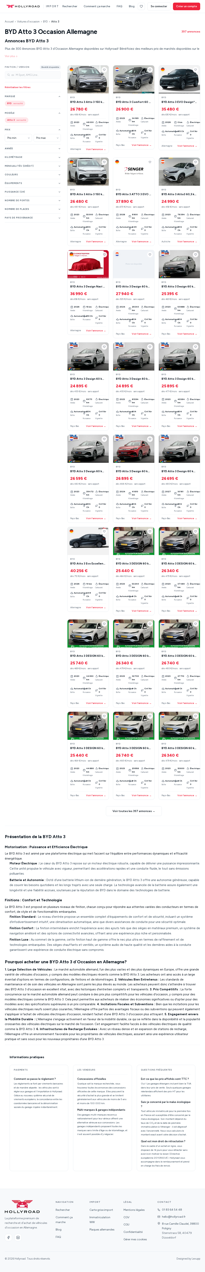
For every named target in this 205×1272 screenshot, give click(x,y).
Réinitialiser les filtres (17, 87)
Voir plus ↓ (11, 56)
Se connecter (159, 6)
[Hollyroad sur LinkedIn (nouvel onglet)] (18, 1237)
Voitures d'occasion (28, 21)
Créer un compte (186, 6)
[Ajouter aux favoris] (104, 70)
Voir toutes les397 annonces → (134, 811)
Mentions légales (134, 1210)
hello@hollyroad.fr (174, 1216)
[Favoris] (141, 6)
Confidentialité (133, 1232)
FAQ (119, 6)
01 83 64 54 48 (172, 1209)
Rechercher (69, 6)
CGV (127, 1217)
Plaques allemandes (102, 1229)
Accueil (9, 21)
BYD (45, 21)
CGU (126, 1224)
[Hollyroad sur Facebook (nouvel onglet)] (8, 1237)
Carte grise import (101, 1210)
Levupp (196, 1258)
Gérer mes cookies (135, 1239)
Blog (132, 6)
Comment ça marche (97, 6)
